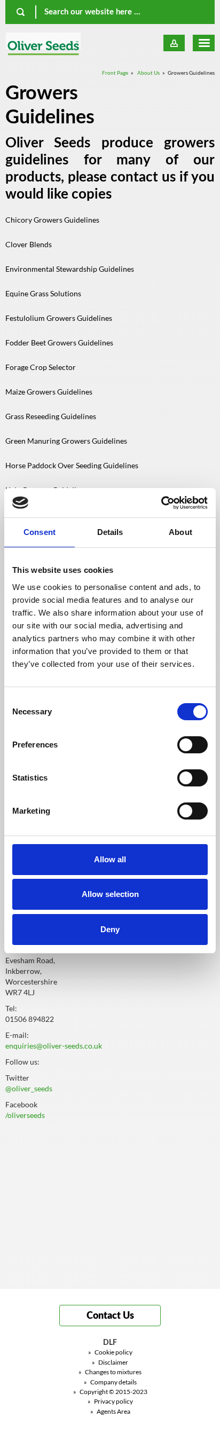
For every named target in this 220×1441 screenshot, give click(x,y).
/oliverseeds (25, 1115)
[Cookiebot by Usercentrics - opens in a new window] (161, 503)
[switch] (192, 744)
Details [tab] (110, 532)
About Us (148, 72)
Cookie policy (110, 1352)
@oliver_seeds (28, 1088)
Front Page (115, 72)
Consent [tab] (39, 532)
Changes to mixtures (110, 1372)
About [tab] (180, 532)
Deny (110, 929)
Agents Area (110, 1411)
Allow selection (110, 894)
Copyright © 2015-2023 (110, 1392)
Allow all (110, 859)
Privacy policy (110, 1401)
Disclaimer (110, 1362)
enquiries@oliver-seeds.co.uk (53, 1045)
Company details (110, 1382)
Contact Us (110, 1316)
